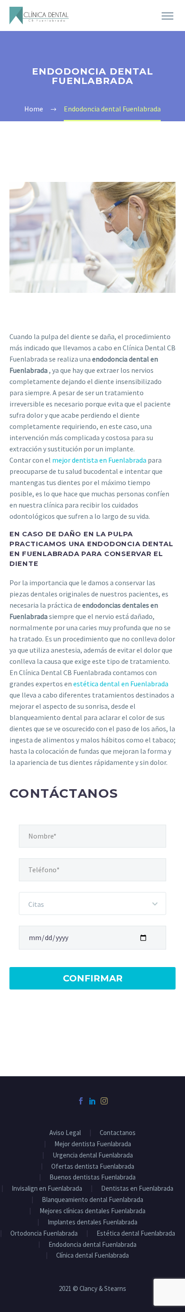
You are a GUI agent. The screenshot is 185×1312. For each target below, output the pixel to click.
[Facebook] (80, 1100)
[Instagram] (104, 1100)
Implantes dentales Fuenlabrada (92, 1222)
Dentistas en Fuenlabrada (137, 1188)
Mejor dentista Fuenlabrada (92, 1144)
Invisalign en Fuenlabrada (47, 1188)
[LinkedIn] (92, 1100)
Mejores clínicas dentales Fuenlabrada (92, 1211)
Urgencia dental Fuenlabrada (93, 1155)
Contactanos (118, 1133)
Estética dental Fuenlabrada (136, 1233)
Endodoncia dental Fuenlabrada (92, 1244)
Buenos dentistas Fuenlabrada (92, 1177)
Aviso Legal (65, 1133)
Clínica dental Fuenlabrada (92, 1255)
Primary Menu (167, 16)
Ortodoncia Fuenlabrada (44, 1233)
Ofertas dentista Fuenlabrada (92, 1166)
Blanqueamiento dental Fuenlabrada (92, 1200)
